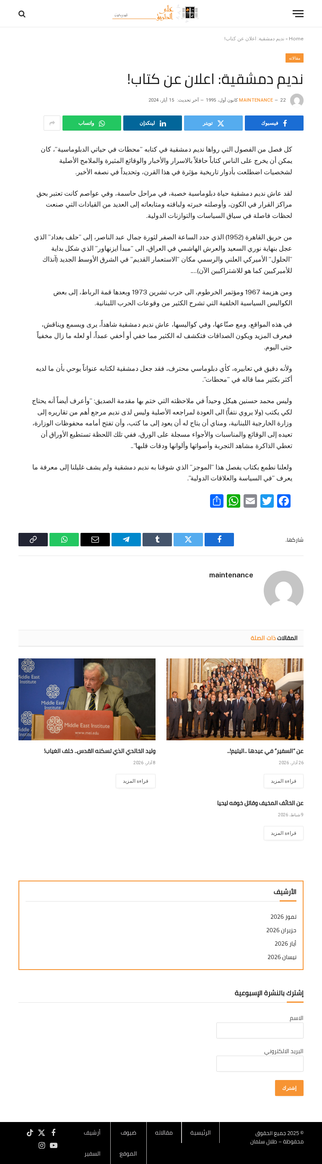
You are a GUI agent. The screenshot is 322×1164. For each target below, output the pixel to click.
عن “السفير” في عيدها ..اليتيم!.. (265, 751)
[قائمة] (298, 13)
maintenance (256, 100)
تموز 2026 (283, 916)
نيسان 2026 (281, 957)
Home (296, 39)
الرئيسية (200, 1132)
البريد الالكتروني (284, 1051)
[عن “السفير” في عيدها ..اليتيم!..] (235, 699)
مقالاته (294, 57)
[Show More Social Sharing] (52, 123)
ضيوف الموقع (128, 1143)
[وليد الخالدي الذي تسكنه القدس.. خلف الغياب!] (87, 699)
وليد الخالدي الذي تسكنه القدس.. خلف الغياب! (100, 751)
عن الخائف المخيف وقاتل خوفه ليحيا (260, 803)
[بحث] (22, 13)
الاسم (297, 1017)
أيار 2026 (285, 943)
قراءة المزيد (283, 781)
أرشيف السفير (92, 1143)
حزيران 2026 (281, 930)
